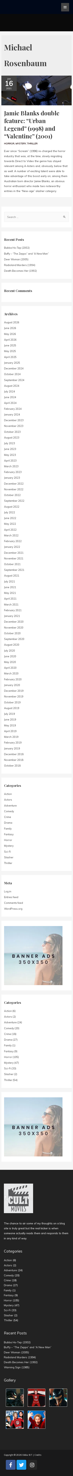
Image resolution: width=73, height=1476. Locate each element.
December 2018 (14, 754)
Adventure (10, 805)
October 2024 (12, 374)
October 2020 (12, 633)
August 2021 (11, 575)
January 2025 (12, 362)
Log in (7, 891)
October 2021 (12, 564)
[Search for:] (36, 217)
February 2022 (13, 541)
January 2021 (12, 615)
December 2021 (14, 552)
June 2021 (10, 587)
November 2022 (13, 489)
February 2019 (13, 742)
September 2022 (14, 500)
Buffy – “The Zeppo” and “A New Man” (26, 253)
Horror (9, 143)
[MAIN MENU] (65, 7)
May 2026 (10, 334)
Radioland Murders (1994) (19, 265)
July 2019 (9, 713)
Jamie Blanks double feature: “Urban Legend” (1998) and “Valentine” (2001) (31, 124)
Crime (7, 817)
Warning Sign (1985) (16, 1367)
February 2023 (13, 472)
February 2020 (13, 679)
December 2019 (14, 690)
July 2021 (9, 581)
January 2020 (12, 685)
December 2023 (14, 420)
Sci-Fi (7, 851)
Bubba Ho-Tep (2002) (17, 247)
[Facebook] (11, 1465)
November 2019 (13, 696)
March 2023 (11, 466)
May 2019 (10, 725)
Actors (8, 799)
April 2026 (10, 339)
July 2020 (9, 650)
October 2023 (12, 431)
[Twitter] (21, 1465)
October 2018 (12, 765)
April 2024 (10, 402)
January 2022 (12, 546)
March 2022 (11, 535)
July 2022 (9, 512)
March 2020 (11, 673)
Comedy (9, 811)
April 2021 (10, 598)
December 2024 (14, 368)
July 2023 (9, 443)
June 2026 (10, 328)
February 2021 (13, 610)
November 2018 (13, 759)
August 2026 (11, 322)
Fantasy (9, 834)
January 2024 (12, 414)
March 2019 (11, 736)
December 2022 (14, 483)
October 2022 (12, 495)
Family (8, 828)
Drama (8, 822)
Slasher (8, 857)
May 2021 (10, 592)
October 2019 (12, 702)
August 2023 (11, 437)
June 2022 (10, 518)
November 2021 (13, 558)
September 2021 (14, 569)
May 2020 (10, 662)
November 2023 (13, 425)
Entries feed (11, 897)
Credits (37, 1455)
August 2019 (11, 708)
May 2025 (10, 351)
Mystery (21, 143)
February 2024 (13, 408)
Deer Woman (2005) (16, 259)
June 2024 (10, 397)
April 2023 (10, 460)
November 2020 (13, 627)
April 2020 (10, 667)
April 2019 (10, 731)
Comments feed (13, 902)
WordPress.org (13, 908)
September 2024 (14, 380)
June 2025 (10, 345)
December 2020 (14, 621)
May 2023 (10, 454)
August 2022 (11, 506)
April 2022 (10, 529)
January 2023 (12, 477)
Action (8, 793)
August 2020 (11, 644)
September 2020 (14, 639)
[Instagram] (32, 1465)
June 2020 (10, 656)
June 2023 (10, 449)
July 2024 (9, 391)
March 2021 (11, 604)
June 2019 (10, 719)
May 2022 (10, 523)
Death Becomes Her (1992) (20, 270)
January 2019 (12, 748)
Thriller (32, 143)
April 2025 (10, 357)
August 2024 (11, 385)
